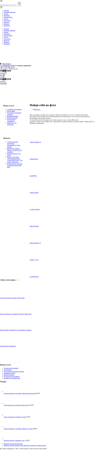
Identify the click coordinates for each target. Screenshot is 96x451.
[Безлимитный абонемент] (7, 344)
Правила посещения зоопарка (13, 444)
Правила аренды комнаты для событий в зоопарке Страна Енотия (25, 445)
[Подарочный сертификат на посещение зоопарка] (7, 328)
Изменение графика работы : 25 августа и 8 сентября (14, 150)
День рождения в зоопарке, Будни (15, 417)
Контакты (7, 44)
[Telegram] (8, 71)
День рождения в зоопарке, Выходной (12, 298)
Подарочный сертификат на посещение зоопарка (15, 330)
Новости (6, 40)
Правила (6, 42)
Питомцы (7, 34)
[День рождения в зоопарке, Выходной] (7, 296)
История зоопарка (9, 30)
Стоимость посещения (14, 109)
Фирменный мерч (12, 116)
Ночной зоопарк (12, 118)
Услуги (6, 37)
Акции (6, 32)
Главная (6, 29)
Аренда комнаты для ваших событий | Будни (18, 429)
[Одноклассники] (5, 71)
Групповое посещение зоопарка (14, 371)
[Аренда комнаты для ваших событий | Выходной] (7, 312)
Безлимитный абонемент (8, 346)
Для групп (7, 39)
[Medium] (10, 71)
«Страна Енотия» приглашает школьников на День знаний (13, 144)
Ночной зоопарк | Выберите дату (14, 440)
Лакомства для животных (11, 123)
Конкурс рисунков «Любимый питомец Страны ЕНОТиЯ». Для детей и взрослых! (14, 159)
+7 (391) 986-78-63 (8, 67)
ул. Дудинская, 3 (5, 65)
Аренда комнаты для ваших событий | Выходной (15, 314)
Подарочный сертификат (11, 120)
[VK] (1, 71)
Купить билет (8, 35)
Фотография (11, 111)
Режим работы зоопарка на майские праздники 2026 (14, 165)
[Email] (3, 71)
